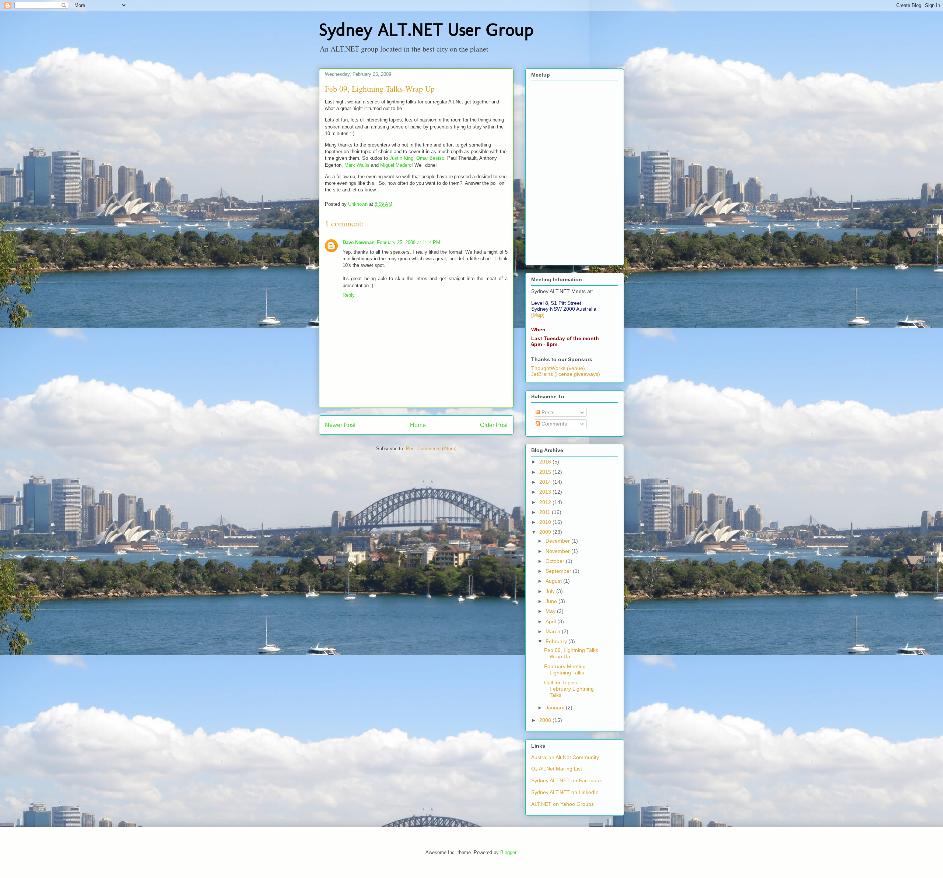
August (554, 581)
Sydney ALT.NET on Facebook (566, 780)
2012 (546, 502)
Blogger (508, 852)
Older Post (494, 425)
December (558, 541)
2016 (546, 462)
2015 (546, 472)
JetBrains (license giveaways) (565, 374)
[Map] (537, 315)
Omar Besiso (430, 158)
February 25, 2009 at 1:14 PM (408, 242)
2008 (546, 720)
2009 (546, 532)
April (551, 621)
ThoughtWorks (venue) (558, 368)
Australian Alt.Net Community (565, 757)
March (554, 631)
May (551, 611)
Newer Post (340, 425)
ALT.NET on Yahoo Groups (562, 804)
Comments (553, 424)
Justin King (401, 158)
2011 (545, 512)
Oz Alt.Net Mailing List (556, 769)
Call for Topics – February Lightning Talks (569, 689)
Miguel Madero (395, 165)
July (551, 591)
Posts (547, 412)
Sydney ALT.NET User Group (426, 29)
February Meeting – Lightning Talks (567, 669)
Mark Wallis (356, 165)
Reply (349, 295)
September (559, 571)
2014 (546, 482)
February (557, 641)
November (558, 551)
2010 (546, 522)
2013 (546, 492)
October (556, 561)
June (552, 601)
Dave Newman (359, 242)
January (556, 707)
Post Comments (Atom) (431, 448)
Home (418, 425)
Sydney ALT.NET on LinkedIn (565, 792)
